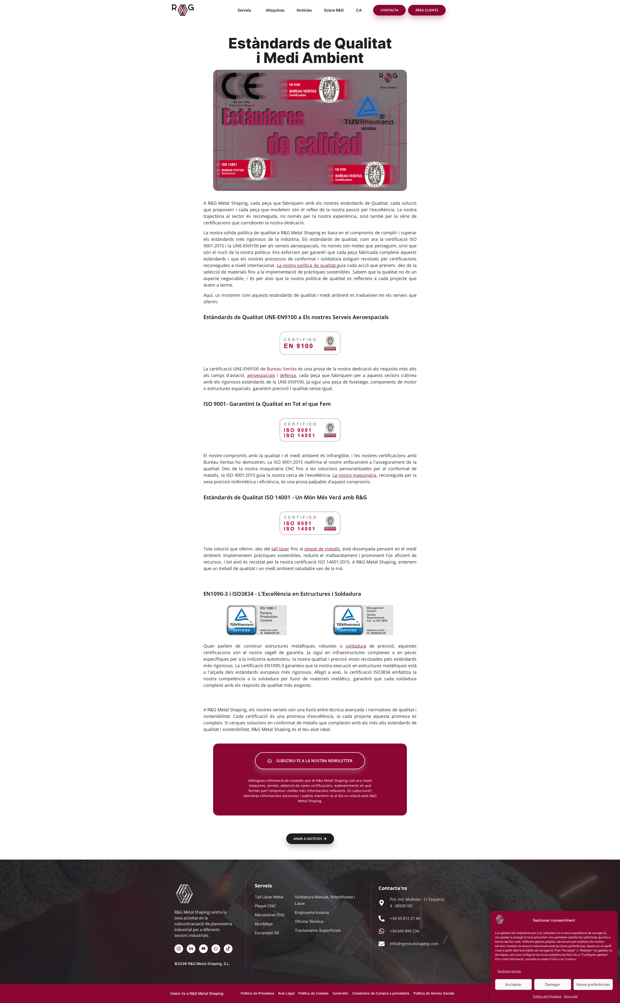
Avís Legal (571, 996)
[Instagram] (178, 948)
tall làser (280, 549)
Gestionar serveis (509, 971)
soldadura (356, 646)
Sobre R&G (334, 10)
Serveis (244, 10)
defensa (288, 375)
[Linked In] (191, 948)
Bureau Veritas (282, 369)
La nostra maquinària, (355, 475)
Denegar (552, 984)
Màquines (275, 10)
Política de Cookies (563, 959)
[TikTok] (228, 948)
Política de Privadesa (547, 996)
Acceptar (513, 984)
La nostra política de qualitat (306, 265)
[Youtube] (203, 948)
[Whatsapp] (215, 948)
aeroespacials (261, 375)
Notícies (304, 10)
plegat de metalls (322, 549)
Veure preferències (593, 984)
